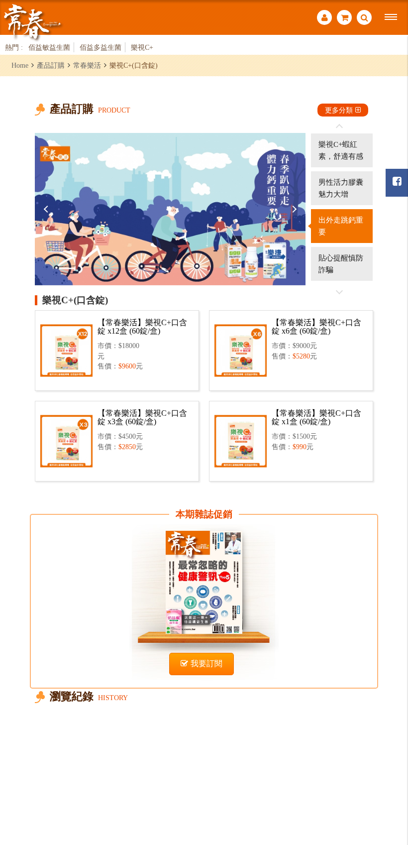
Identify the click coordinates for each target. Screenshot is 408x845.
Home (19, 65)
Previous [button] (47, 209)
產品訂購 (51, 65)
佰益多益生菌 (100, 47)
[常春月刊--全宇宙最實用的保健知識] (32, 21)
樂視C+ (142, 47)
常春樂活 (87, 65)
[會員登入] (324, 18)
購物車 (344, 18)
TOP (388, 783)
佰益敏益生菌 (49, 47)
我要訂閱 (206, 663)
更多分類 (339, 110)
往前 (339, 126)
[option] (170, 209)
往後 (339, 292)
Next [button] (293, 209)
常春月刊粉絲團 (397, 183)
